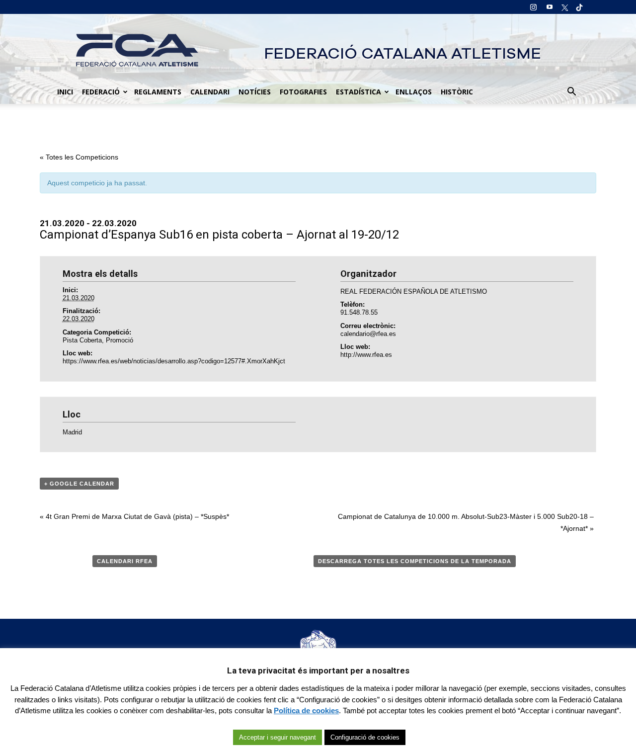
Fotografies (303, 91)
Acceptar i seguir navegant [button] (277, 737)
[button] (571, 92)
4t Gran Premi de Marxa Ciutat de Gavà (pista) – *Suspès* (134, 516)
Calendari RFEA (125, 561)
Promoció (119, 340)
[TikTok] (576, 7)
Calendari (210, 91)
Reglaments (157, 91)
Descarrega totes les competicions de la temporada (414, 561)
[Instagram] (533, 7)
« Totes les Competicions (79, 157)
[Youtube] (549, 7)
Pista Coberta (82, 340)
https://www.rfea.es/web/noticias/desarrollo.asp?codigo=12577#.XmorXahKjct (174, 361)
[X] (563, 7)
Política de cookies (306, 710)
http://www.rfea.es (366, 354)
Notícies (254, 91)
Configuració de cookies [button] (364, 737)
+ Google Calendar (79, 484)
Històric (457, 91)
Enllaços (414, 91)
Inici (65, 91)
